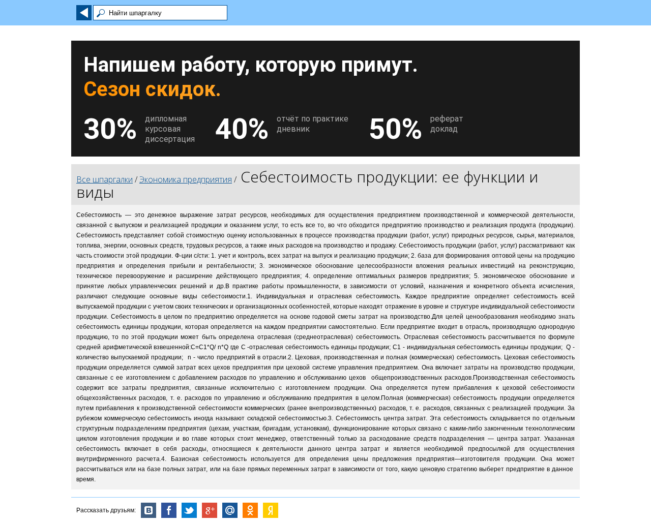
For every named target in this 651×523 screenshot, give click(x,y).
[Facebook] (168, 510)
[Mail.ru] (230, 510)
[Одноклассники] (250, 510)
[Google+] (209, 510)
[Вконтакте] (148, 510)
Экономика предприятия (185, 179)
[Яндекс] (270, 510)
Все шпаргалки (104, 179)
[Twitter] (189, 510)
